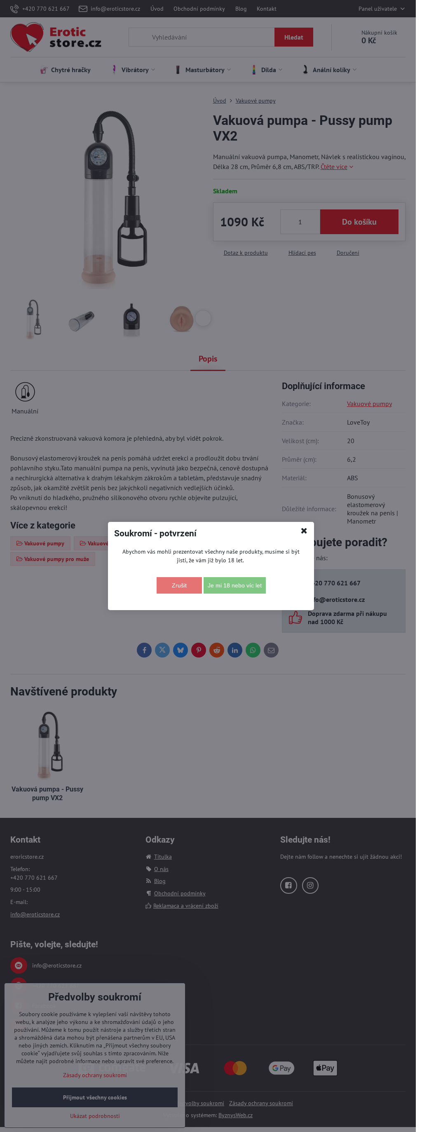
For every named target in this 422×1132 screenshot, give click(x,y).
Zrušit (179, 585)
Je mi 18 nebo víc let (235, 585)
